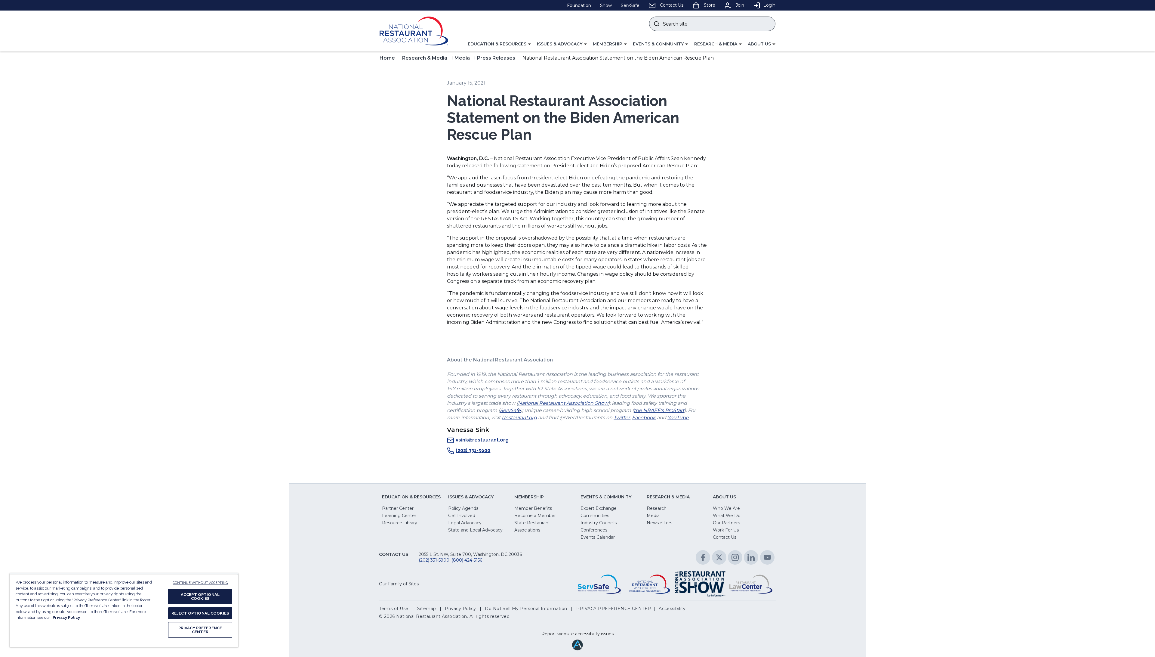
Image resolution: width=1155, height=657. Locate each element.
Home (387, 58)
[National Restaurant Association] (414, 31)
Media (462, 58)
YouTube (678, 417)
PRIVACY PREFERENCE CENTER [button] (613, 608)
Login (769, 5)
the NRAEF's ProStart (659, 410)
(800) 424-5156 (466, 560)
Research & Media (424, 58)
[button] (499, 44)
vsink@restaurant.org (482, 440)
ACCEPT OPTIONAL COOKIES (200, 596)
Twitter (622, 417)
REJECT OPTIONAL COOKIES (200, 613)
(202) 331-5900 (473, 450)
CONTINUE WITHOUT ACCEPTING (200, 583)
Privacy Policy (66, 617)
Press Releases (496, 58)
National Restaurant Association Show (563, 403)
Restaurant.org (519, 417)
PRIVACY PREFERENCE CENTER (200, 630)
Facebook (644, 417)
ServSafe (510, 410)
